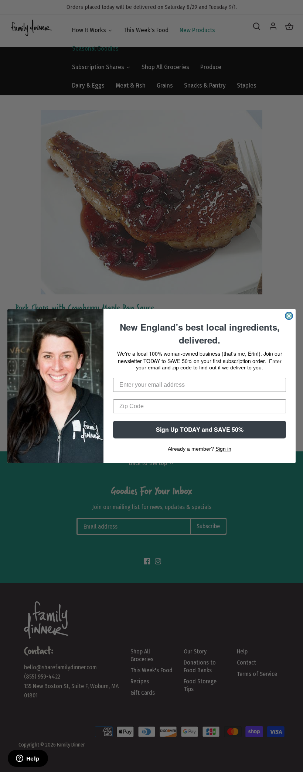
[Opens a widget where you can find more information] (27, 759)
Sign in (223, 449)
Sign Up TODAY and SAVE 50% (200, 429)
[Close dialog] (289, 316)
